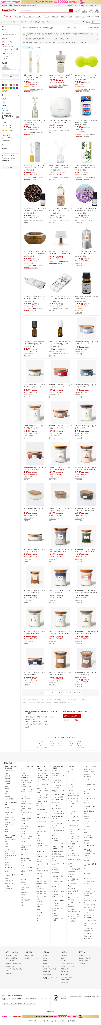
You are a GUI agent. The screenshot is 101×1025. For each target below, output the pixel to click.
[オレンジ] (5, 88)
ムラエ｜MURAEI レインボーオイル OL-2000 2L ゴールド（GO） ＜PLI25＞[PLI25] (60, 210)
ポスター (38, 909)
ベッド (86, 876)
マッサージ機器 (25, 887)
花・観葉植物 (71, 921)
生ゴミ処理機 (8, 888)
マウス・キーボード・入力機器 (26, 846)
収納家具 (86, 895)
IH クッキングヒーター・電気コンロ (10, 875)
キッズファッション (73, 833)
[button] (2, 67)
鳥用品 (70, 876)
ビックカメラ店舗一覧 (81, 5)
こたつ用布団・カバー (90, 915)
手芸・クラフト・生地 (90, 821)
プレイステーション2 (58, 830)
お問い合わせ (64, 982)
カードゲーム (71, 811)
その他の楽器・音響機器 (42, 846)
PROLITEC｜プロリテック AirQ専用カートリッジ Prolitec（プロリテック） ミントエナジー (60, 77)
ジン (69, 774)
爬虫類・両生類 (72, 883)
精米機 (6, 846)
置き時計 (86, 843)
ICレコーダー (24, 796)
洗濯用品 (86, 818)
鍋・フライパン (56, 771)
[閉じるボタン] (97, 35)
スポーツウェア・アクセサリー (90, 799)
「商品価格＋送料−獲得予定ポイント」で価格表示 (35, 27)
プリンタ (23, 831)
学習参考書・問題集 (41, 883)
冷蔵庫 (70, 16)
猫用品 (70, 864)
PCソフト (23, 854)
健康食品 (54, 910)
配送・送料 (64, 955)
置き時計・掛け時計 (89, 905)
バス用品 (86, 824)
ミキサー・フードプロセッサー (10, 870)
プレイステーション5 (58, 811)
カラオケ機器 (40, 843)
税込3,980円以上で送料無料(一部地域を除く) (26, 5)
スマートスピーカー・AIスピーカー (26, 809)
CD (37, 918)
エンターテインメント (42, 859)
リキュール (71, 779)
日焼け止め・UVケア (58, 894)
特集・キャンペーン (30, 955)
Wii (53, 835)
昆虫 (69, 886)
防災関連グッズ (72, 909)
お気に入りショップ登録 (67, 966)
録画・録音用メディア (26, 780)
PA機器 (38, 814)
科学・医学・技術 (41, 894)
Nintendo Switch (56, 808)
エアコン (63, 16)
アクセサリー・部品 (26, 803)
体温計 (22, 905)
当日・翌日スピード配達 (12, 955)
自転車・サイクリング (90, 769)
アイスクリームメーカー (10, 891)
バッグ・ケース (88, 782)
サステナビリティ (61, 1021)
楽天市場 (97, 5)
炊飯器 (6, 844)
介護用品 (54, 867)
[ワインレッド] (17, 85)
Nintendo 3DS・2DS (58, 816)
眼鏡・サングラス (89, 803)
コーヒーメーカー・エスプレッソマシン (10, 852)
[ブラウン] (11, 85)
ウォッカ (70, 782)
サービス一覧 (41, 1021)
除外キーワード (6, 160)
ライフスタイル (40, 876)
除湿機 (6, 831)
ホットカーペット (9, 812)
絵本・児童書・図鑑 (41, 856)
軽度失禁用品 (55, 872)
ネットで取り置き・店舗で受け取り (14, 969)
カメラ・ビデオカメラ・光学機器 (26, 776)
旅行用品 (86, 860)
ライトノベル (40, 901)
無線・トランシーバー (26, 806)
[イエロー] (8, 88)
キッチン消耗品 (56, 782)
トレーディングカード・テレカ (73, 817)
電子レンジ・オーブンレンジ (10, 840)
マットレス (87, 871)
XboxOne (54, 818)
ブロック (70, 823)
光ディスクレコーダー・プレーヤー (26, 783)
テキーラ (70, 787)
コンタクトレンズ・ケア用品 (58, 864)
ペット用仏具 (71, 888)
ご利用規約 (82, 963)
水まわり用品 (55, 802)
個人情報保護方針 (83, 961)
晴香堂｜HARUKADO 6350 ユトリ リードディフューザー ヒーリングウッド (35, 122)
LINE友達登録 (64, 974)
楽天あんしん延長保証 (11, 958)
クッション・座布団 (89, 881)
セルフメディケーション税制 (9, 1004)
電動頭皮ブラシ (25, 882)
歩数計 (22, 897)
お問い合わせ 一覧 (51, 1021)
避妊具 (54, 860)
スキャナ (23, 833)
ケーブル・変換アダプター (42, 784)
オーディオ (23, 773)
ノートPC (23, 823)
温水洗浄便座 (24, 892)
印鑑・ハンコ (87, 813)
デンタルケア (24, 879)
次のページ (77, 692)
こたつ (6, 814)
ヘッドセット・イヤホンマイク (42, 791)
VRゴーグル (39, 806)
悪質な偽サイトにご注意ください (27, 1004)
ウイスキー (71, 769)
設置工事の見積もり (11, 966)
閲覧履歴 (45, 961)
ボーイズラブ (40, 888)
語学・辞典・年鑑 (41, 891)
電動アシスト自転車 (89, 771)
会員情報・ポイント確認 (49, 969)
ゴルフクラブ (87, 776)
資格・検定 (39, 904)
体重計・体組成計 (25, 900)
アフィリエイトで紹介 (66, 977)
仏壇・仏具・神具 (89, 938)
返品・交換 (64, 961)
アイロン (7, 788)
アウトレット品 (88, 928)
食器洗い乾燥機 (9, 881)
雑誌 (37, 878)
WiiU (53, 833)
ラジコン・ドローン (73, 806)
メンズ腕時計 (87, 835)
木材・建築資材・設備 (74, 911)
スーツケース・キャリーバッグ (90, 854)
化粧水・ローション (57, 881)
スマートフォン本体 (41, 771)
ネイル (54, 889)
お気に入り (46, 958)
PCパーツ (23, 852)
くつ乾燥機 (7, 783)
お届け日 (4, 105)
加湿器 (6, 829)
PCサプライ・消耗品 (26, 836)
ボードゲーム (71, 813)
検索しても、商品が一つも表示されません (37, 724)
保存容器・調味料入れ (58, 780)
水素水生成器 (8, 886)
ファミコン (55, 840)
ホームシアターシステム (26, 792)
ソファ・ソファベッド (90, 878)
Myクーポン (46, 966)
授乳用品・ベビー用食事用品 (74, 847)
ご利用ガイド (60, 5)
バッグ (86, 858)
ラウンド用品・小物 (89, 784)
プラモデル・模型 (73, 801)
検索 (11, 77)
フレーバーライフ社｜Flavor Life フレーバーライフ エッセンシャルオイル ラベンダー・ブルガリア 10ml (86, 210)
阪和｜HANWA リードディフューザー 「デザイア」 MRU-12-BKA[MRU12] (34, 77)
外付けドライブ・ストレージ (26, 842)
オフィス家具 (87, 917)
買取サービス (9, 973)
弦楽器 (38, 838)
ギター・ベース (40, 826)
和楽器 (38, 841)
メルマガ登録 (64, 971)
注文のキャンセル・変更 (67, 963)
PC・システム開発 (41, 896)
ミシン (6, 791)
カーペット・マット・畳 (90, 901)
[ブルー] (14, 88)
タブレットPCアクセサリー (42, 780)
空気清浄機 (55, 16)
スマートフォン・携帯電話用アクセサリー (42, 776)
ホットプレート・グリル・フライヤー (10, 856)
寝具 (85, 868)
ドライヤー (38, 16)
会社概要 (90, 5)
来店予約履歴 (46, 971)
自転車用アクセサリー (90, 774)
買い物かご (46, 955)
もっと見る (27, 727)
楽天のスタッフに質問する (72, 716)
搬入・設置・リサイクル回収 (13, 963)
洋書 (37, 899)
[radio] (2, 29)
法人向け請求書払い (48, 974)
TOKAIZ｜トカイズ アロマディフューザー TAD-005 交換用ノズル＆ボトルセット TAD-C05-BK (35, 344)
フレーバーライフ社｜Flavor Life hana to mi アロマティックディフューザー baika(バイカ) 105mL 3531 (35, 167)
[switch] (17, 117)
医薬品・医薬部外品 (57, 851)
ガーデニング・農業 (73, 914)
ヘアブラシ (23, 865)
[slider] (1, 70)
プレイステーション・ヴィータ (58, 824)
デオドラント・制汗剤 (58, 891)
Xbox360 (54, 821)
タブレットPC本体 (41, 773)
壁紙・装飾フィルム (89, 907)
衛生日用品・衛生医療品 (58, 857)
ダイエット (55, 905)
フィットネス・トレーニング (90, 790)
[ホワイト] (8, 85)
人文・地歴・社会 (41, 881)
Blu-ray (38, 915)
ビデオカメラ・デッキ (26, 789)
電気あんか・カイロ (10, 820)
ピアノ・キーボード (41, 812)
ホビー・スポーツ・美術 (42, 864)
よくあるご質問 (69, 5)
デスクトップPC (25, 821)
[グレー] (5, 85)
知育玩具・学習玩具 (73, 796)
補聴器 (22, 889)
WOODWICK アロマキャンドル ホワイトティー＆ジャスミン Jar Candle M (60, 633)
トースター (7, 849)
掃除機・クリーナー (10, 786)
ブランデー (71, 784)
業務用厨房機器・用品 (58, 794)
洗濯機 (77, 16)
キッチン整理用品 (57, 785)
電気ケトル (7, 865)
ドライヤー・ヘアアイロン (26, 861)
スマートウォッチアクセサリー (42, 798)
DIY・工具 (71, 900)
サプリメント (55, 903)
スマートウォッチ (89, 845)
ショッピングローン (11, 961)
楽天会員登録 (95, 16)
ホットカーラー (25, 877)
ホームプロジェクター (26, 786)
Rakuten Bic (9, 10)
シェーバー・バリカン (26, 867)
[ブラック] (3, 85)
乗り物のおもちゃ (73, 798)
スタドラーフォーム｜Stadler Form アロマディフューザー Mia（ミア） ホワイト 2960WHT (60, 122)
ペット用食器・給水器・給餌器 (73, 880)
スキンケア (55, 879)
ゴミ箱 (86, 912)
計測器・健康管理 (57, 908)
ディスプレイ (24, 828)
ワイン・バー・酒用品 (58, 799)
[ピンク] (14, 85)
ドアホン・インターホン (74, 903)
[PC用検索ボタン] (71, 10)
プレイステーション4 (58, 813)
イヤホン (46, 16)
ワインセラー (8, 867)
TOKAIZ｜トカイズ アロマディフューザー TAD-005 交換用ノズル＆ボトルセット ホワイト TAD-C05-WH (60, 344)
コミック (38, 854)
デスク (86, 886)
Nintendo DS (55, 838)
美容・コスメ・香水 (18, 22)
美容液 (54, 886)
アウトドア (87, 796)
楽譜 (37, 868)
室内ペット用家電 (73, 891)
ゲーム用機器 (24, 849)
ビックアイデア (28, 16)
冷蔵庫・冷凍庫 (9, 771)
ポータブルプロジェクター (26, 813)
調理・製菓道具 (56, 773)
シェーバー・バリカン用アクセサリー (26, 871)
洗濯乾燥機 (7, 776)
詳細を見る (83, 42)
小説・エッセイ (40, 886)
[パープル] (17, 88)
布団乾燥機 (7, 781)
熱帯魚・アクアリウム (74, 871)
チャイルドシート (73, 853)
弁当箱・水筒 (55, 787)
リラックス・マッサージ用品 (58, 919)
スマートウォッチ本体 (42, 795)
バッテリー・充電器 (41, 788)
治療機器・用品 (56, 854)
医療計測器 (55, 870)
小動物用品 (71, 874)
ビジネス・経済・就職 (42, 871)
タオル (86, 829)
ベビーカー (71, 850)
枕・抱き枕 (87, 873)
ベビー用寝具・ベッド (74, 844)
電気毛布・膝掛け (9, 817)
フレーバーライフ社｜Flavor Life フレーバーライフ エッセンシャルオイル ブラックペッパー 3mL (35, 210)
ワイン (70, 771)
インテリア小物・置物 (90, 920)
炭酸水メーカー (9, 878)
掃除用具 (86, 816)
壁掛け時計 (87, 840)
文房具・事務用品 (89, 811)
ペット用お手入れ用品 (74, 869)
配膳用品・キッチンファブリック (58, 791)
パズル (70, 808)
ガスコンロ (7, 860)
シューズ (86, 779)
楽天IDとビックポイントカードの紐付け (50, 977)
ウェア (86, 787)
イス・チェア (87, 889)
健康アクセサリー (57, 916)
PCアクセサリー (25, 826)
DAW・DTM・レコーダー (42, 818)
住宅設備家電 (8, 796)
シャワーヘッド (25, 884)
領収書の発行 (64, 969)
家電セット (18, 16)
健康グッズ (55, 913)
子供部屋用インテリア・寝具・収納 (89, 892)
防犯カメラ (71, 906)
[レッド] (3, 88)
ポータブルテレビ (25, 798)
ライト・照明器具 (9, 799)
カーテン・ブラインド (90, 898)
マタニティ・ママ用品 (74, 839)
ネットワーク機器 (25, 838)
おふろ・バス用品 (73, 841)
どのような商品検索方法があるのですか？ (37, 721)
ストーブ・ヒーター (10, 809)
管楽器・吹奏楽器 (41, 821)
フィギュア (71, 803)
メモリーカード (25, 801)
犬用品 (70, 866)
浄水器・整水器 (9, 883)
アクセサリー (40, 829)
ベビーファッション (73, 836)
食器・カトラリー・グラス (58, 776)
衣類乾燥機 (7, 778)
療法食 (70, 893)
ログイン (89, 16)
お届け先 (4, 99)
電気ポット (7, 862)
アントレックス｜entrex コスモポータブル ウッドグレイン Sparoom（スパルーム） (35, 253)
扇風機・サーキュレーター (10, 825)
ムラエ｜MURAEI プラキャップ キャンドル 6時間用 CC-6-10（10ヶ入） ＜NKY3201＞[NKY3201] (60, 299)
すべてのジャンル (6, 22)
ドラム (38, 824)
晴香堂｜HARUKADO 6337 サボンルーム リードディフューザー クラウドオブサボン (60, 167)
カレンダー (39, 873)
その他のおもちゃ (73, 825)
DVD (37, 920)
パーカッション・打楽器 (42, 832)
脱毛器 (22, 874)
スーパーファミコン (57, 843)
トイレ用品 (87, 826)
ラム (69, 776)
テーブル (86, 884)
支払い (62, 958)
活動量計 (23, 895)
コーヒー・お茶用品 (57, 797)
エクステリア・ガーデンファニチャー (74, 917)
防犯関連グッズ (88, 931)
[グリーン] (11, 88)
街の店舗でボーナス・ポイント (32, 958)
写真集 (38, 906)
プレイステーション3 (58, 828)
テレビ (83, 16)
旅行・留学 (39, 861)
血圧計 (22, 902)
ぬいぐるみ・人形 (73, 793)
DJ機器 (38, 836)
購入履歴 (45, 963)
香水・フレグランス (57, 896)
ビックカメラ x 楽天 (7, 5)
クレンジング (55, 884)
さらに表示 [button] (5, 58)
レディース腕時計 (89, 838)
